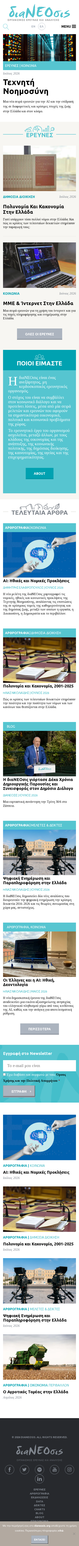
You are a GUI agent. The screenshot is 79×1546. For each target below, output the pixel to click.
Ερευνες (40, 1489)
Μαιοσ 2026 (39, 991)
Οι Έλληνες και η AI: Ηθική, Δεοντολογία (28, 982)
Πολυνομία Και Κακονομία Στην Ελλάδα (33, 209)
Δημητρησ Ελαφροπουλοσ (23, 587)
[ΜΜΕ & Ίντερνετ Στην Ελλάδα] (39, 265)
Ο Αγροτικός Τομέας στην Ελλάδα (35, 1391)
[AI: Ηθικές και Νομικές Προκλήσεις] (39, 555)
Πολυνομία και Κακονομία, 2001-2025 (38, 686)
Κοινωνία (28, 65)
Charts (39, 1509)
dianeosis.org (42, 1525)
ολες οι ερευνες (39, 334)
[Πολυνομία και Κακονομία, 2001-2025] (39, 660)
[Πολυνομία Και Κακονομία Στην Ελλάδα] (39, 168)
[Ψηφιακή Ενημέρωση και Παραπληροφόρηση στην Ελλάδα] (39, 852)
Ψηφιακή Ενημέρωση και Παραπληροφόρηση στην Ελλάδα (35, 880)
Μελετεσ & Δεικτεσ (46, 825)
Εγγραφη (19, 1091)
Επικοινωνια (39, 1521)
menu (66, 26)
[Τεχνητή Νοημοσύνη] (39, 47)
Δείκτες (39, 1505)
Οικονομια (39, 1385)
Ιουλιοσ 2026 (54, 587)
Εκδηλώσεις (39, 1497)
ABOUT (39, 473)
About (39, 1517)
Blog (11, 726)
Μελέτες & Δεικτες (45, 1309)
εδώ (60, 1530)
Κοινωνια (38, 527)
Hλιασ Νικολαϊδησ (16, 693)
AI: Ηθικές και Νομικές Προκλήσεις (36, 580)
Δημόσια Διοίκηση (19, 197)
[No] (74, 1534)
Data (39, 1501)
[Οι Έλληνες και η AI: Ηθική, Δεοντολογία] (39, 954)
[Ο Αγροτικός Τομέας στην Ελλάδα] (39, 1357)
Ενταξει (39, 1539)
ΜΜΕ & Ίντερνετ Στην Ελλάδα (38, 303)
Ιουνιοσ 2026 (40, 889)
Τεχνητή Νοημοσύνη (26, 87)
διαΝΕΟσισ (10, 795)
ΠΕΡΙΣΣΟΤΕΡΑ (39, 1029)
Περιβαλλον (59, 1385)
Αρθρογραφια (17, 527)
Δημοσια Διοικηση (46, 633)
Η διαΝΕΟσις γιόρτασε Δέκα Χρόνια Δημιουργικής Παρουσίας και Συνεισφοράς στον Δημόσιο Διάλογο (38, 784)
